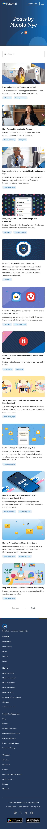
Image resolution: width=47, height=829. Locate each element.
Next (33, 608)
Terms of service (23, 807)
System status (11, 807)
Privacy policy (36, 807)
